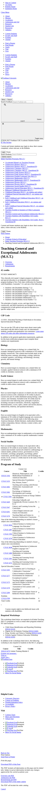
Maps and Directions (12, 717)
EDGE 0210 (10, 629)
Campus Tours (10, 715)
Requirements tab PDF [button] (9, 780)
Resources (8, 28)
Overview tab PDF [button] (7, 776)
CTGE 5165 (5, 570)
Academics (9, 20)
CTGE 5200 (5, 593)
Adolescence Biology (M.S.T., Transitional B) (21, 166)
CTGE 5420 (5, 502)
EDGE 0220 (36, 633)
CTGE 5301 (7, 497)
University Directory (12, 698)
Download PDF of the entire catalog (13, 782)
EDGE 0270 (5, 651)
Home (7, 237)
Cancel (3, 789)
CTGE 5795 (7, 534)
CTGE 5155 (5, 481)
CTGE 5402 (5, 487)
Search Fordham (6, 102)
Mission (8, 18)
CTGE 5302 (5, 492)
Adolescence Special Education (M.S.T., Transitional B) (24, 188)
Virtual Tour (9, 719)
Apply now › (5, 657)
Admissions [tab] (9, 264)
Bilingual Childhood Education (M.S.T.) (19, 190)
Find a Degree (10, 43)
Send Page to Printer (8, 757)
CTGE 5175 (5, 582)
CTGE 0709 (5, 598)
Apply (7, 47)
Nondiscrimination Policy (14, 702)
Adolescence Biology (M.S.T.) (15, 164)
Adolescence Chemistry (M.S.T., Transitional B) (22, 170)
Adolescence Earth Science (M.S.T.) (17, 172)
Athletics (8, 30)
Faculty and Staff (11, 36)
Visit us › (4, 655)
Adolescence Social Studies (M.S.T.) (18, 186)
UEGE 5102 (5, 476)
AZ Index (8, 5)
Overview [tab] (8, 262)
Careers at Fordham (12, 700)
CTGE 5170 (5, 588)
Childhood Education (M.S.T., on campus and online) (23, 192)
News (7, 74)
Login (3, 152)
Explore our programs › (9, 653)
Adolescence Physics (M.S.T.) (15, 182)
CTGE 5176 (5, 516)
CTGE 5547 (5, 507)
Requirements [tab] (10, 266)
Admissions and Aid (12, 22)
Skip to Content (10, 3)
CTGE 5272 (7, 563)
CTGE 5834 (7, 525)
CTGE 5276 (7, 538)
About (7, 16)
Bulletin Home (10, 7)
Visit (6, 49)
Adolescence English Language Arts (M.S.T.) (21, 176)
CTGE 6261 (5, 512)
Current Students (11, 34)
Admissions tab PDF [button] (8, 778)
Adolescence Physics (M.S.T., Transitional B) (21, 184)
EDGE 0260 (33, 631)
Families (8, 37)
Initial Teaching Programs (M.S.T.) (13, 159)
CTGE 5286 (7, 553)
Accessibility (9, 704)
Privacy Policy (10, 706)
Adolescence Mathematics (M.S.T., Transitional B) (22, 180)
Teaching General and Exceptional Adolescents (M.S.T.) (24, 214)
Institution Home (11, 9)
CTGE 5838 (7, 547)
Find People (9, 45)
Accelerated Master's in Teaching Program (19, 162)
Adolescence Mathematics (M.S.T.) (17, 178)
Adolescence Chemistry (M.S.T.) (16, 168)
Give (7, 51)
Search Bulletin (6, 154)
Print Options (5, 233)
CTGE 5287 (7, 530)
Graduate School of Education (15, 239)
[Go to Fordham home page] (6, 659)
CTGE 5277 (5, 576)
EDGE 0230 (10, 637)
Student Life (9, 26)
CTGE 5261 (7, 558)
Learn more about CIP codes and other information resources (22, 332)
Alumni (7, 39)
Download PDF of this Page (10, 764)
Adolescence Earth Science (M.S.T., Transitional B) (23, 174)
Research (8, 24)
